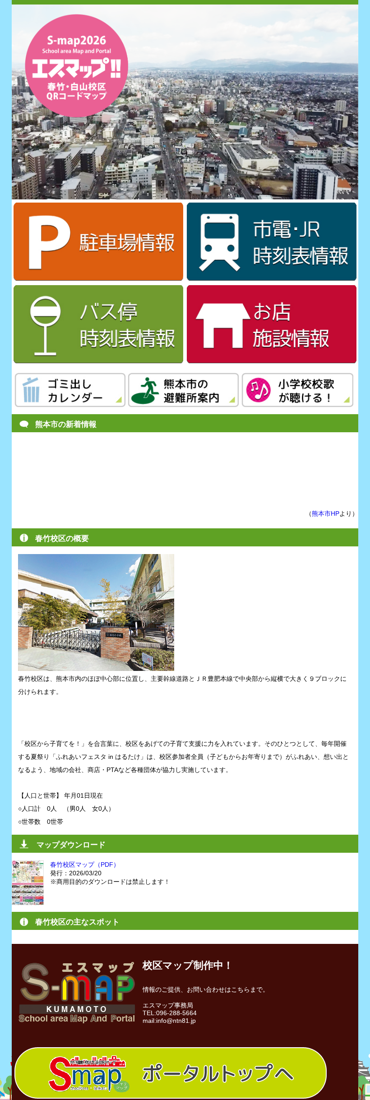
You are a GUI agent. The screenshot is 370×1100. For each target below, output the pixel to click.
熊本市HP (325, 513)
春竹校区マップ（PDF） (85, 864)
